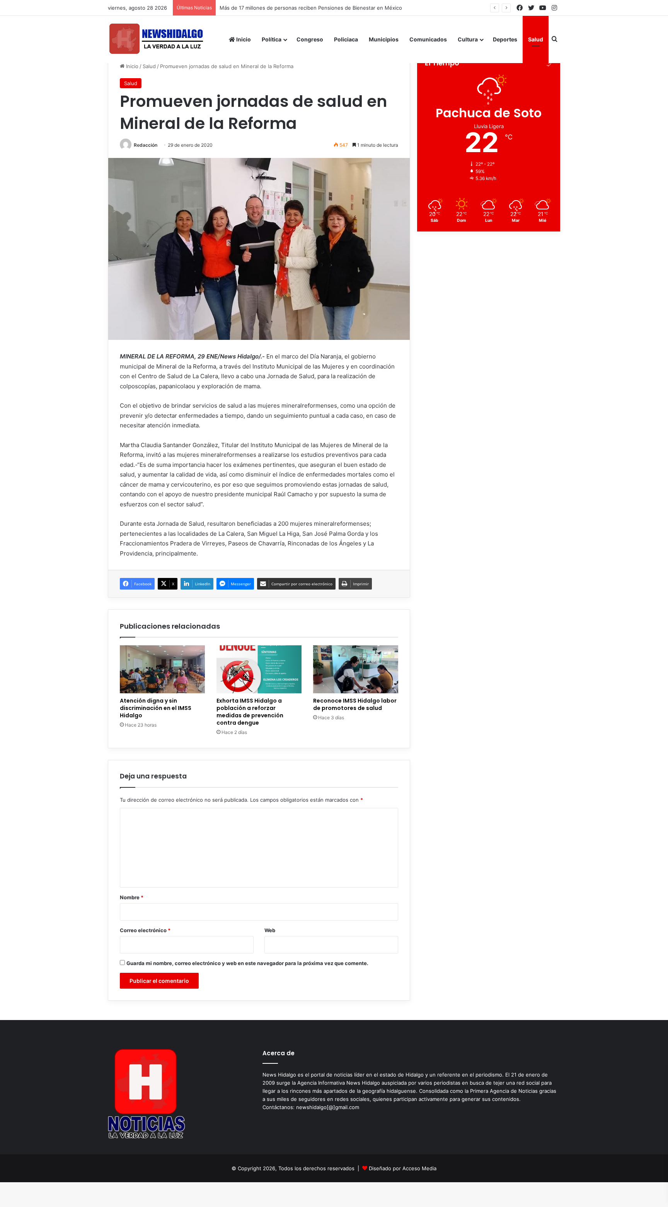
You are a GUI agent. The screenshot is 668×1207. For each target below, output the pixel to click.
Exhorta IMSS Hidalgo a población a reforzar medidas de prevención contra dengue (249, 712)
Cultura (468, 39)
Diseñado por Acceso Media (402, 1168)
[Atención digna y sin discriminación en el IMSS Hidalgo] (162, 669)
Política (271, 39)
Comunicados (428, 39)
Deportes (505, 39)
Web (269, 930)
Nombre (131, 897)
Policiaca (346, 39)
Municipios (384, 39)
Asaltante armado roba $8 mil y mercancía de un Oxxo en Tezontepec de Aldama (320, 8)
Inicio (243, 39)
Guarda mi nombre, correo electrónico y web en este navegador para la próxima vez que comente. (247, 963)
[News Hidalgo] (156, 39)
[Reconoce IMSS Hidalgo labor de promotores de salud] (355, 669)
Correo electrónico (145, 930)
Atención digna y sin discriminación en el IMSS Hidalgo (155, 708)
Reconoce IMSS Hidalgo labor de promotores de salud (355, 704)
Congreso (310, 39)
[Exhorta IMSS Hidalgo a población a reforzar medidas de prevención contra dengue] (259, 669)
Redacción (145, 145)
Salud (535, 39)
